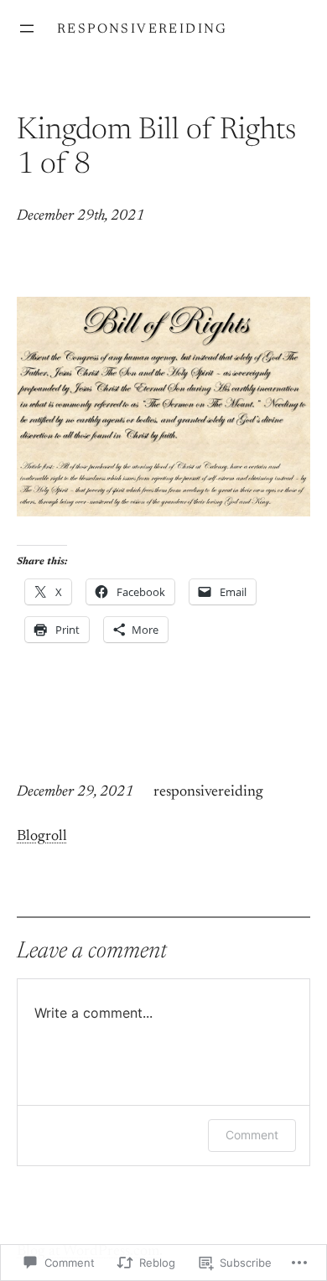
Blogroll (42, 836)
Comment (252, 1135)
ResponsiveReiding (142, 29)
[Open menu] (27, 28)
